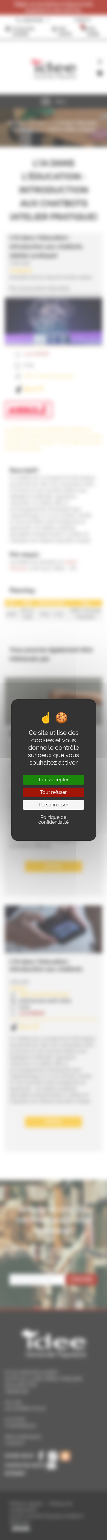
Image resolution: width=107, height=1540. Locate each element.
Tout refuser (53, 792)
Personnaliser (53, 805)
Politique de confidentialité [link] (53, 819)
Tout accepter (53, 780)
